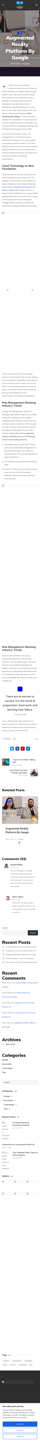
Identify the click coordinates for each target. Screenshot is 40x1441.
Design (5, 1060)
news (5, 1365)
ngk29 (27, 64)
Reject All (20, 1437)
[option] (20, 290)
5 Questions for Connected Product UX (21, 951)
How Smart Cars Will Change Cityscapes (21, 962)
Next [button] (32, 289)
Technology (7, 1068)
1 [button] (19, 842)
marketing (6, 739)
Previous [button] (8, 289)
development (17, 1361)
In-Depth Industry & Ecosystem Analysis (21, 947)
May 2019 (10, 1044)
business (6, 1361)
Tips (20, 32)
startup (13, 1365)
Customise (20, 1430)
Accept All (20, 1424)
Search (5, 928)
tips (14, 739)
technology (22, 1365)
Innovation (6, 1064)
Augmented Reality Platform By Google (21, 954)
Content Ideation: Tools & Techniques (20, 958)
